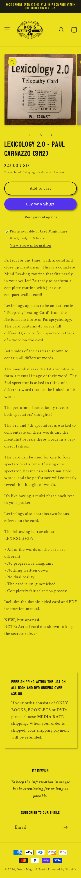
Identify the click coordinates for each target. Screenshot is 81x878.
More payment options (40, 217)
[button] (7, 30)
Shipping (29, 172)
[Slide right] (52, 135)
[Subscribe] (65, 827)
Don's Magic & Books (32, 869)
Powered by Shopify (62, 869)
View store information (31, 245)
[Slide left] (29, 135)
